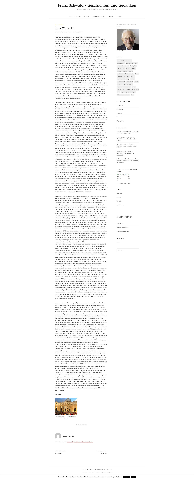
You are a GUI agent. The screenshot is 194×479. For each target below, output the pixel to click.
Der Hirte (119, 113)
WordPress (91, 472)
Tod (118, 92)
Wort (123, 95)
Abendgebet (120, 60)
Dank (118, 66)
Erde (127, 68)
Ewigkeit (133, 68)
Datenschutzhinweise (123, 231)
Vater (122, 92)
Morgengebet (121, 87)
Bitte (136, 63)
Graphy (101, 472)
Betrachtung (129, 63)
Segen (119, 89)
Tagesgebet (135, 89)
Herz (132, 76)
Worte (128, 95)
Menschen (129, 84)
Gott (132, 73)
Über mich (120, 193)
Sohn (124, 89)
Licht (118, 84)
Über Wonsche (82, 425)
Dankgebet (133, 66)
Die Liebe (119, 117)
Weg (134, 92)
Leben (136, 81)
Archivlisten (120, 205)
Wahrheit (128, 92)
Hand (136, 73)
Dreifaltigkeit (120, 68)
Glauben (127, 73)
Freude (119, 71)
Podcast (119, 16)
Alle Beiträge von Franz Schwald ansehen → (80, 442)
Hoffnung (126, 79)
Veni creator (59, 453)
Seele (134, 87)
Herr (128, 76)
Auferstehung (121, 63)
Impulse (86, 16)
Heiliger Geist (121, 76)
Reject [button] (133, 477)
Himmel (119, 79)
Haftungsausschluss (122, 227)
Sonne (128, 89)
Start (71, 16)
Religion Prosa (59, 25)
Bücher (119, 197)
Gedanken (120, 73)
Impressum (120, 223)
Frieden (125, 71)
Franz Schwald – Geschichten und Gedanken (97, 5)
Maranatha (120, 105)
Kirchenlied (130, 81)
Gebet (131, 71)
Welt (118, 95)
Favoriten (119, 201)
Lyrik (78, 16)
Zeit (132, 95)
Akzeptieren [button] (126, 477)
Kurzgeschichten (98, 16)
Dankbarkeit (125, 66)
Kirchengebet (121, 81)
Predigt (129, 87)
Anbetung (128, 60)
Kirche (132, 79)
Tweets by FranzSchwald (124, 183)
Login (118, 242)
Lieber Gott (104, 453)
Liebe (123, 84)
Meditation (120, 109)
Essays (111, 16)
